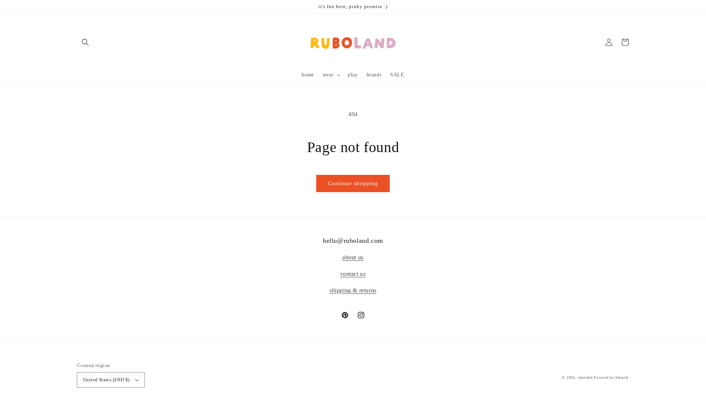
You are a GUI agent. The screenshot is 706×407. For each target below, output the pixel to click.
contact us (353, 274)
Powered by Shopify (611, 377)
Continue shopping (353, 183)
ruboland (585, 377)
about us (353, 257)
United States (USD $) (106, 379)
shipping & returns (353, 290)
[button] (85, 42)
